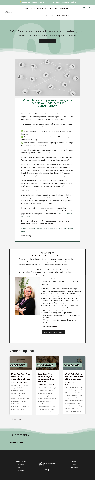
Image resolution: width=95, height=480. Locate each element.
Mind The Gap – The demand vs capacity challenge (20, 376)
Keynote (20, 465)
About (32, 9)
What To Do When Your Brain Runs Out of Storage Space (74, 376)
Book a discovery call (53, 332)
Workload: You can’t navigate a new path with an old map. (46, 378)
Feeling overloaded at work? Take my (37, 2)
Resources (49, 16)
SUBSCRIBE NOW (47, 41)
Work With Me (41, 9)
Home (26, 9)
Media (74, 465)
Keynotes (53, 9)
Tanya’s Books (64, 9)
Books (20, 468)
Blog (58, 16)
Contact (65, 16)
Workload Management (19, 382)
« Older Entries (15, 419)
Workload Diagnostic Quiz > (64, 2)
